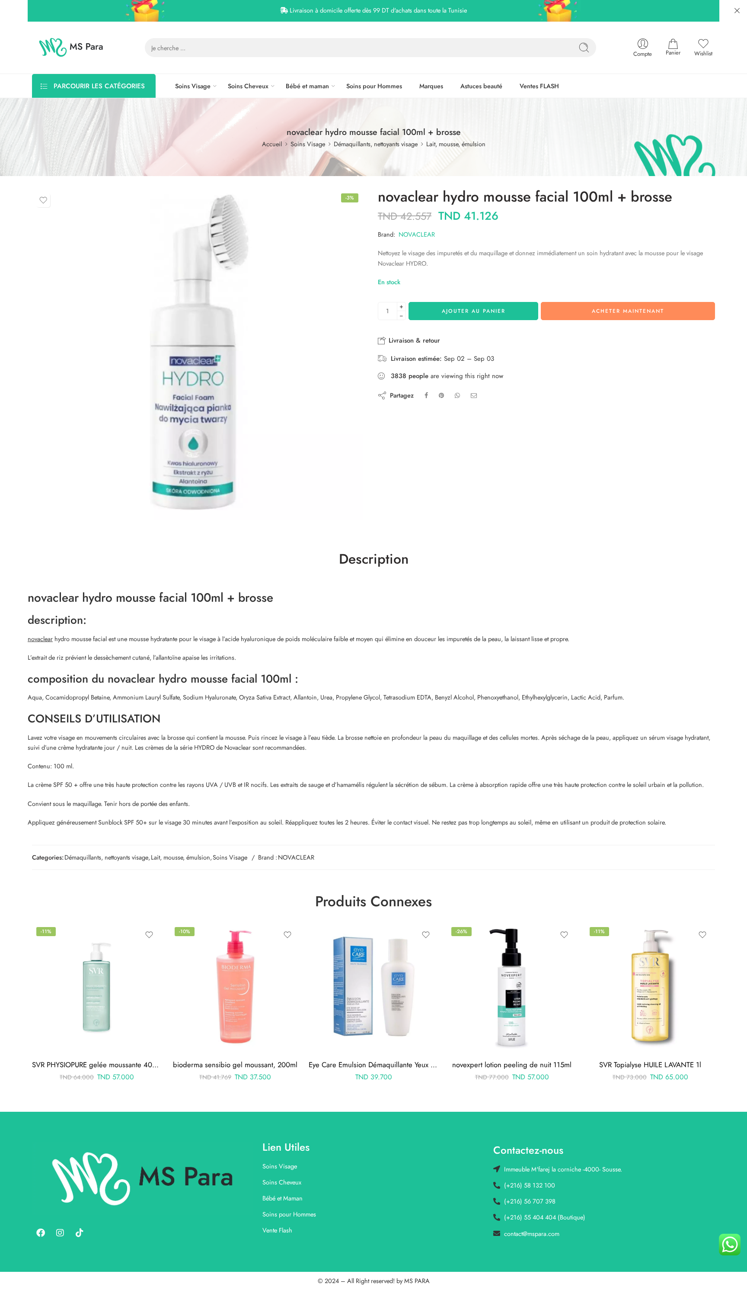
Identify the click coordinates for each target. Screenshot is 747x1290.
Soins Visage (193, 85)
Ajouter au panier (473, 311)
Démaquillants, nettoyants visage (376, 143)
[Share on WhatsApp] (457, 395)
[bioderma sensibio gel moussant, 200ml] (235, 988)
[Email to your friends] (474, 395)
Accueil (272, 143)
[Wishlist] (43, 200)
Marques (431, 85)
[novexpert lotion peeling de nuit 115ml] (512, 988)
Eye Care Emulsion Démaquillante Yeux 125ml (373, 1064)
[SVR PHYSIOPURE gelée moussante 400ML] (97, 988)
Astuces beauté (481, 85)
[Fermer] (737, 11)
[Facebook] (40, 1233)
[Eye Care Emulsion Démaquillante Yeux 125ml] (373, 988)
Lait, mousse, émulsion (455, 143)
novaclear (40, 638)
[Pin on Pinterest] (441, 395)
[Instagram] (60, 1233)
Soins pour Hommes (374, 85)
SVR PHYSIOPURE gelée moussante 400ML (97, 1064)
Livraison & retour (413, 340)
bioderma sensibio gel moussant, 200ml (235, 1064)
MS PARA (417, 1280)
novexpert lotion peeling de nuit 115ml (511, 1064)
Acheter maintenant (628, 311)
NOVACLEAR (417, 234)
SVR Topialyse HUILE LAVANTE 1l (650, 1064)
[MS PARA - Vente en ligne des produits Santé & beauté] (71, 48)
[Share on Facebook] (426, 395)
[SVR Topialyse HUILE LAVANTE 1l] (650, 988)
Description (374, 559)
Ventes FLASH (539, 85)
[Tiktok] (79, 1233)
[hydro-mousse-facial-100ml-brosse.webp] (197, 354)
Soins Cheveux (248, 85)
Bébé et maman (307, 85)
